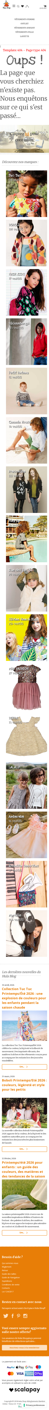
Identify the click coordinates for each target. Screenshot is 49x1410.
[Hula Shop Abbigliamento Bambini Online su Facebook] (13, 1316)
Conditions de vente (10, 1284)
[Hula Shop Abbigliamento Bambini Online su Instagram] (25, 1316)
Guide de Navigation (11, 1277)
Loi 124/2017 (7, 1291)
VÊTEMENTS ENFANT (24, 28)
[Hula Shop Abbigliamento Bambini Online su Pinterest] (18, 1316)
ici (27, 133)
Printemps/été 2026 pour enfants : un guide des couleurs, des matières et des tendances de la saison (23, 1169)
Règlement (6, 1266)
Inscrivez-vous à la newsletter (24, 1347)
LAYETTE (24, 36)
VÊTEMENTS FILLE (24, 32)
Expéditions (7, 1281)
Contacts (6, 1288)
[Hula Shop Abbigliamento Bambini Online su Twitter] (5, 1316)
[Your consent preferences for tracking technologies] (34, 1405)
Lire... (22, 1067)
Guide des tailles (9, 1274)
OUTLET (25, 23)
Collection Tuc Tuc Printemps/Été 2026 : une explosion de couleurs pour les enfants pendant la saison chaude (24, 998)
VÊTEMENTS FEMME (24, 19)
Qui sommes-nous (10, 1263)
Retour (5, 1270)
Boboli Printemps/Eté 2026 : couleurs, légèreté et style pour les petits (24, 1085)
